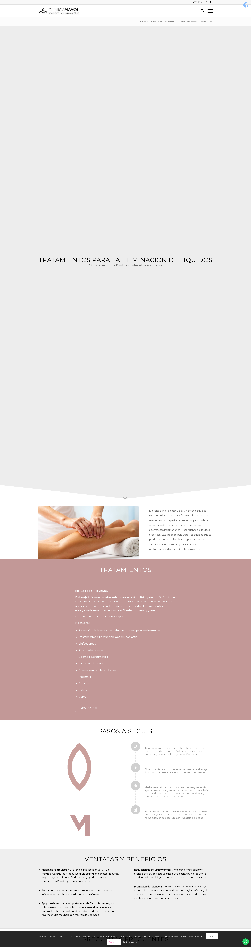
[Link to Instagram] (210, 2)
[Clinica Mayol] (59, 11)
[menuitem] (202, 11)
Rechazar (113, 942)
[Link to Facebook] (206, 2)
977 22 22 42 (197, 2)
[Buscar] (202, 11)
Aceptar (211, 936)
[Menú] (209, 11)
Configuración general (132, 942)
